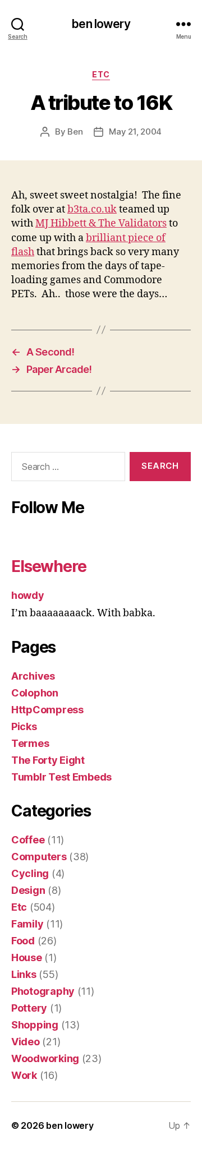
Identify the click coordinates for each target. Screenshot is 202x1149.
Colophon (34, 693)
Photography (43, 991)
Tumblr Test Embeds (61, 777)
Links (23, 974)
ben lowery (101, 24)
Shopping (34, 1025)
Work (24, 1075)
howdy (27, 595)
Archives (33, 676)
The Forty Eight (48, 760)
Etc (101, 74)
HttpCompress (47, 710)
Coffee (27, 840)
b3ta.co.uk (92, 209)
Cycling (30, 873)
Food (23, 941)
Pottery (29, 1008)
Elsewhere (48, 566)
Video (25, 1042)
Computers (39, 856)
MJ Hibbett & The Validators (101, 223)
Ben (74, 131)
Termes (30, 743)
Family (27, 924)
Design (28, 890)
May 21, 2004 (135, 131)
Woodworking (45, 1058)
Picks (24, 726)
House (26, 957)
